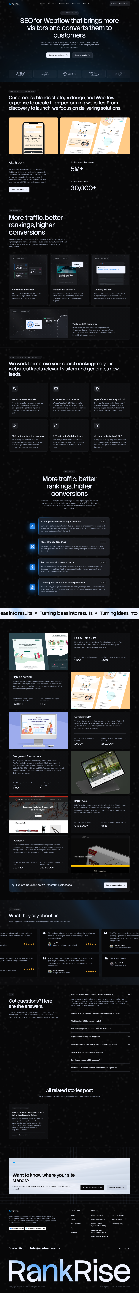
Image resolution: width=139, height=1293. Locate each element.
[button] (52, 4)
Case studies (64, 4)
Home (63, 13)
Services (70, 13)
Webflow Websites (98, 1219)
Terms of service (118, 1215)
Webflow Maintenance (99, 1236)
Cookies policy (117, 1224)
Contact (86, 4)
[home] (14, 4)
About (42, 4)
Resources (76, 4)
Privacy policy (117, 1219)
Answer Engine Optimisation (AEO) (98, 1231)
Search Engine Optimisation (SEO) (98, 1225)
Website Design (97, 1215)
